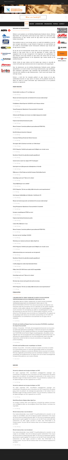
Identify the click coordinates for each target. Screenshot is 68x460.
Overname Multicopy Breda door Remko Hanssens (25, 137)
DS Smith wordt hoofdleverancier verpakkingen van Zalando (27, 345)
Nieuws (32, 24)
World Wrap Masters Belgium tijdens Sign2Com (24, 400)
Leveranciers (39, 24)
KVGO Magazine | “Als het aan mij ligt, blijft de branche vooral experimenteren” (31, 189)
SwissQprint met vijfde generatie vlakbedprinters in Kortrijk (27, 166)
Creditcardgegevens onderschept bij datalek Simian (25, 263)
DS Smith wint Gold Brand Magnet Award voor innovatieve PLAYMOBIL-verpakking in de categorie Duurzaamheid (33, 325)
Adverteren (55, 3)
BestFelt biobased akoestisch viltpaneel (22, 132)
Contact (62, 3)
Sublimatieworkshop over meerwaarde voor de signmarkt (26, 252)
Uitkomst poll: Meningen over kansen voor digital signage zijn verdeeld (29, 115)
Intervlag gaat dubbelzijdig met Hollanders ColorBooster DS (27, 195)
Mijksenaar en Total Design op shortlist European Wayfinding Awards (29, 172)
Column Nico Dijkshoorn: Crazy (20, 223)
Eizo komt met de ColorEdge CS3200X (22, 235)
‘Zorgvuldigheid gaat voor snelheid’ (21, 183)
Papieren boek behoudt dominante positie (23, 120)
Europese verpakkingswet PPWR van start (23, 212)
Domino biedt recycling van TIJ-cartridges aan (24, 92)
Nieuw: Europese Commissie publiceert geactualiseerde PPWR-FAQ (29, 126)
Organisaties (48, 24)
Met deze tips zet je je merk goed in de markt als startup (26, 281)
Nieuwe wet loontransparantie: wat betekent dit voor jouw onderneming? (30, 97)
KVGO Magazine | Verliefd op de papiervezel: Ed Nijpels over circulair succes (31, 149)
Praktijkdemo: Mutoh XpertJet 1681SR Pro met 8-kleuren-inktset (28, 103)
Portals (55, 24)
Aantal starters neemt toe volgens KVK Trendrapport (25, 160)
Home (26, 24)
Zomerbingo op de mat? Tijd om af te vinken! (23, 178)
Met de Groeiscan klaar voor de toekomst (23, 411)
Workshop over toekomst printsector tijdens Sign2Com (26, 241)
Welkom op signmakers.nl (9, 1)
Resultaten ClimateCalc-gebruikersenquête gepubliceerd (26, 155)
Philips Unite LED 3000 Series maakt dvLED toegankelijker (27, 269)
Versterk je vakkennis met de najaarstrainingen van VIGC (26, 370)
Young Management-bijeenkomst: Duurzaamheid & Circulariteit (28, 109)
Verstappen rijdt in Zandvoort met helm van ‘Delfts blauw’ (26, 143)
